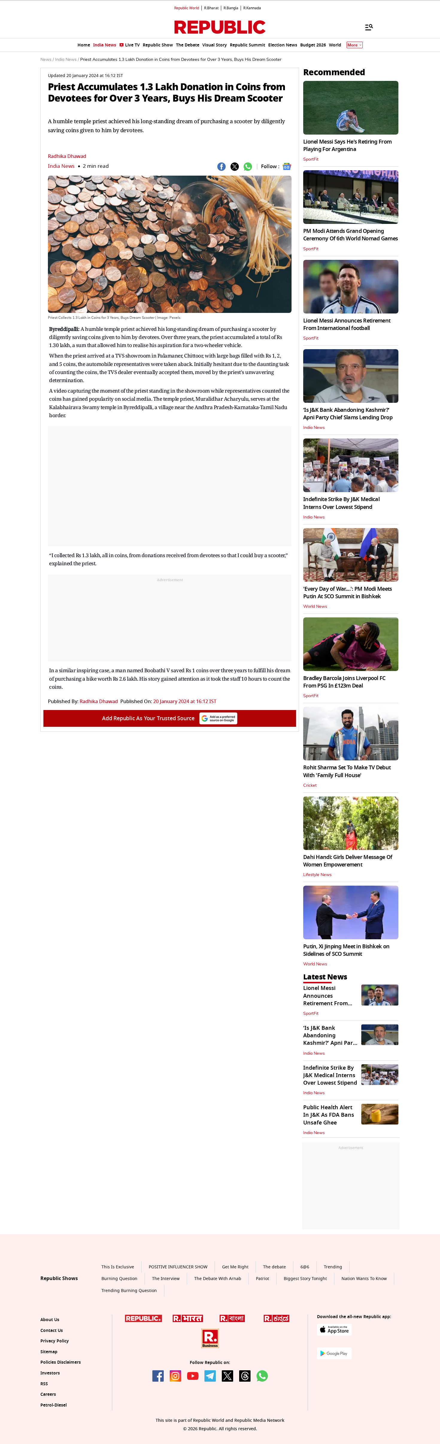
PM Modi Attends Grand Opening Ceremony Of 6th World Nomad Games (350, 234)
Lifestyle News (317, 875)
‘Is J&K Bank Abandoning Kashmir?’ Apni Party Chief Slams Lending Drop (347, 413)
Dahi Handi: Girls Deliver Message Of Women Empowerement (347, 861)
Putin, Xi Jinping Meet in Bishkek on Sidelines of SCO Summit (346, 950)
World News (315, 607)
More (353, 45)
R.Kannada (252, 8)
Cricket (310, 785)
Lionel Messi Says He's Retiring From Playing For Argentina (347, 145)
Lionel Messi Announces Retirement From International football (346, 324)
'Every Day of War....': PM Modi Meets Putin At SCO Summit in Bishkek (347, 592)
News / (47, 60)
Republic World (186, 8)
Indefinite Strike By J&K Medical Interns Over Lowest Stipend (341, 503)
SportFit (310, 159)
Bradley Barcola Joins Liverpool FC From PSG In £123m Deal (344, 682)
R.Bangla (231, 8)
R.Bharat (211, 8)
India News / (67, 60)
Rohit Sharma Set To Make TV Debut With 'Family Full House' (347, 771)
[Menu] (366, 27)
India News (61, 166)
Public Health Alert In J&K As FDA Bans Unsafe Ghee (328, 1115)
